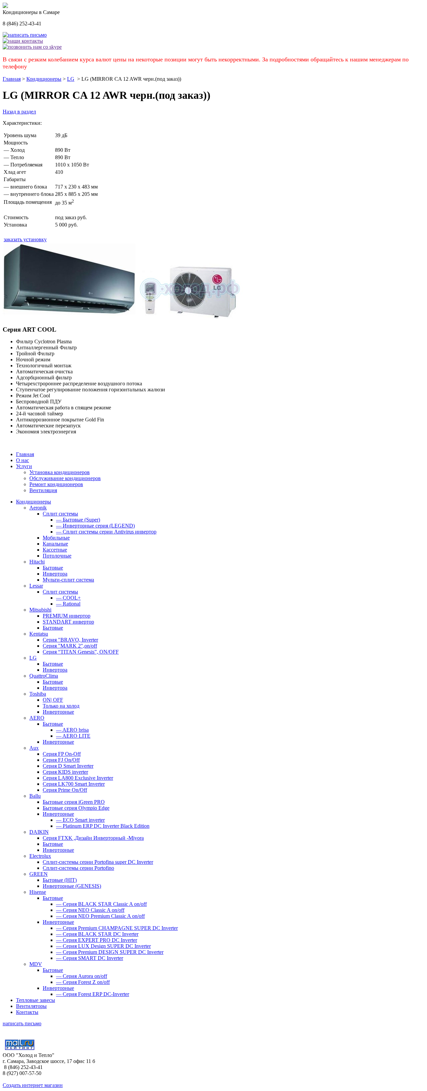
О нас (22, 460)
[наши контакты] (23, 41)
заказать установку (25, 239)
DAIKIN (39, 832)
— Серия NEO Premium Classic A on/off (100, 916)
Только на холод (61, 706)
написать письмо (22, 1023)
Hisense (37, 892)
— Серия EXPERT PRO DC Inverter (96, 940)
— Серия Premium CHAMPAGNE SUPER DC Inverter (117, 928)
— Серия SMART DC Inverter (89, 958)
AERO (36, 718)
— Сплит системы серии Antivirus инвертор (106, 531)
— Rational (68, 604)
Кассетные (55, 550)
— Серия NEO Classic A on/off (90, 910)
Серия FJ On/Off (61, 760)
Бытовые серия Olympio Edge (76, 808)
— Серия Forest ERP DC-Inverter (92, 994)
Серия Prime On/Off (65, 790)
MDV (35, 964)
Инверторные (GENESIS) (72, 886)
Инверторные (58, 712)
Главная (12, 79)
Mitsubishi (40, 610)
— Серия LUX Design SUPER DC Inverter (103, 946)
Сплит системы (60, 513)
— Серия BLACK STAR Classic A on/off (101, 904)
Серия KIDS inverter (65, 772)
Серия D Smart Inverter (68, 766)
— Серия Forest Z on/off (83, 982)
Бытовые (53, 568)
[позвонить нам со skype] (32, 47)
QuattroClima (43, 676)
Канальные (55, 544)
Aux (34, 748)
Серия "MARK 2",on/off (70, 646)
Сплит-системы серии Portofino (78, 868)
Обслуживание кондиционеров (65, 478)
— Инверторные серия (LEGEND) (95, 525)
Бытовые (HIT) (60, 880)
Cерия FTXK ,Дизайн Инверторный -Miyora (93, 838)
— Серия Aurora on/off (81, 976)
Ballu (35, 796)
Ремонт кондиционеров (56, 484)
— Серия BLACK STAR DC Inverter (97, 934)
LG (70, 79)
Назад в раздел (19, 111)
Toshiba (37, 694)
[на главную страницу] (5, 6)
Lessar (36, 586)
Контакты (27, 1012)
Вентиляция (43, 490)
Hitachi (37, 562)
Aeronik (38, 507)
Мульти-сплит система (68, 580)
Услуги (24, 466)
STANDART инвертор (68, 622)
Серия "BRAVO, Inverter (70, 640)
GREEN (38, 874)
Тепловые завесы (35, 1000)
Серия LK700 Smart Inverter (74, 784)
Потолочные (57, 556)
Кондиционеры (43, 79)
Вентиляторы (31, 1006)
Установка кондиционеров (59, 472)
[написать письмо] (25, 35)
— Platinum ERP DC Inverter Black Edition (102, 826)
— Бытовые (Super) (78, 519)
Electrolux (40, 856)
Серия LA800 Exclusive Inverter (78, 778)
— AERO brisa (72, 730)
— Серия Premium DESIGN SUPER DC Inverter (109, 952)
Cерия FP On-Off (62, 754)
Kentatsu (38, 634)
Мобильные (56, 537)
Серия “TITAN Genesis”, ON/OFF (81, 652)
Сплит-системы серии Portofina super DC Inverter (98, 862)
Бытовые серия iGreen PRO (74, 802)
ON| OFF (53, 700)
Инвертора (55, 574)
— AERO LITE (73, 736)
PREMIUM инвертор (66, 616)
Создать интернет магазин (33, 1085)
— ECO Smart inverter (80, 820)
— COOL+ (68, 598)
